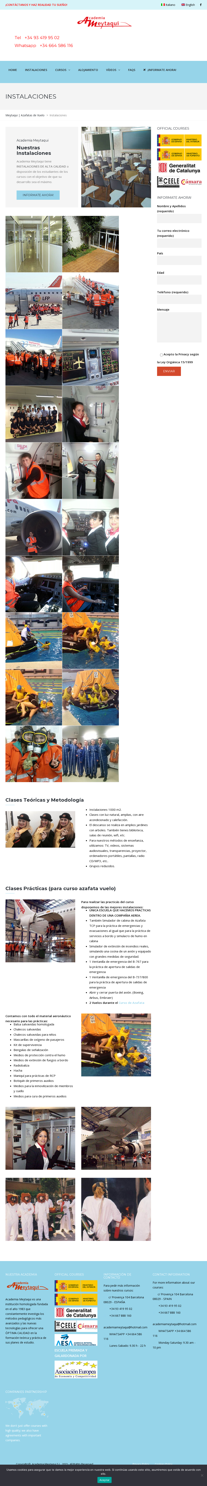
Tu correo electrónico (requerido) (173, 233)
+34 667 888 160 (120, 1315)
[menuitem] (168, 5)
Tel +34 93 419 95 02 (47, 37)
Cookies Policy (163, 1464)
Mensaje (163, 309)
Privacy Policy (141, 1464)
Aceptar (104, 1480)
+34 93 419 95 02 (120, 1309)
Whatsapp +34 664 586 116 (40, 45)
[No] (202, 1475)
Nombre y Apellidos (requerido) (171, 208)
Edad (160, 273)
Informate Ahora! (38, 195)
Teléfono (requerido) (172, 292)
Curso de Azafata (131, 1003)
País (160, 253)
